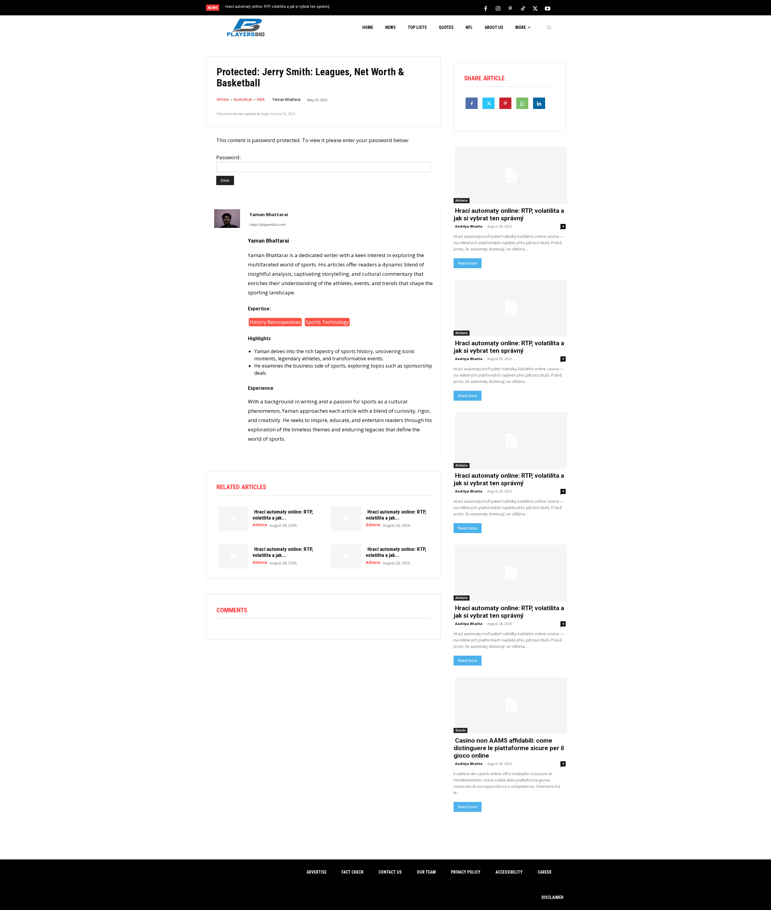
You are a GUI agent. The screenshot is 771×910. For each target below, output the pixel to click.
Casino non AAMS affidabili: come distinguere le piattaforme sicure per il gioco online (509, 748)
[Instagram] (498, 8)
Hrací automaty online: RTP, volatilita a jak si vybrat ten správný (277, 7)
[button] (549, 27)
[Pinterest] (510, 8)
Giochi (460, 730)
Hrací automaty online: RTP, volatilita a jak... (283, 515)
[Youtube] (547, 8)
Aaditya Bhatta (468, 226)
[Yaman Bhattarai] (227, 329)
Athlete (223, 99)
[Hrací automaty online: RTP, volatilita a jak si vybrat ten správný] (232, 518)
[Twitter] (535, 8)
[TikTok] (522, 8)
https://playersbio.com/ (267, 224)
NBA (261, 99)
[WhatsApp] (522, 103)
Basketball (243, 99)
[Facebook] (485, 8)
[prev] (396, 8)
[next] (405, 8)
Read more (467, 263)
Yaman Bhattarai (287, 99)
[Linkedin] (539, 103)
